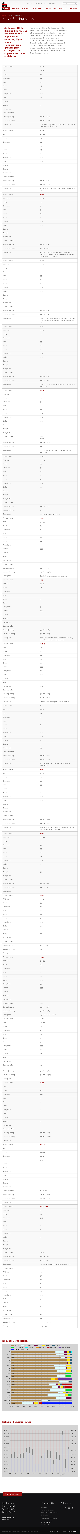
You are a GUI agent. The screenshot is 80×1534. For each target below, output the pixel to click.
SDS (58, 1531)
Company (72, 8)
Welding (25, 8)
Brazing (15, 8)
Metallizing (37, 8)
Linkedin (69, 1507)
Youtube (72, 1507)
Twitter (65, 1507)
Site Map (52, 1531)
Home (7, 8)
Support (62, 8)
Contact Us (38, 3)
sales (48, 1522)
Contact (64, 1531)
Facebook (62, 1507)
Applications (50, 8)
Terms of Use (73, 1531)
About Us (29, 3)
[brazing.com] (76, 4)
